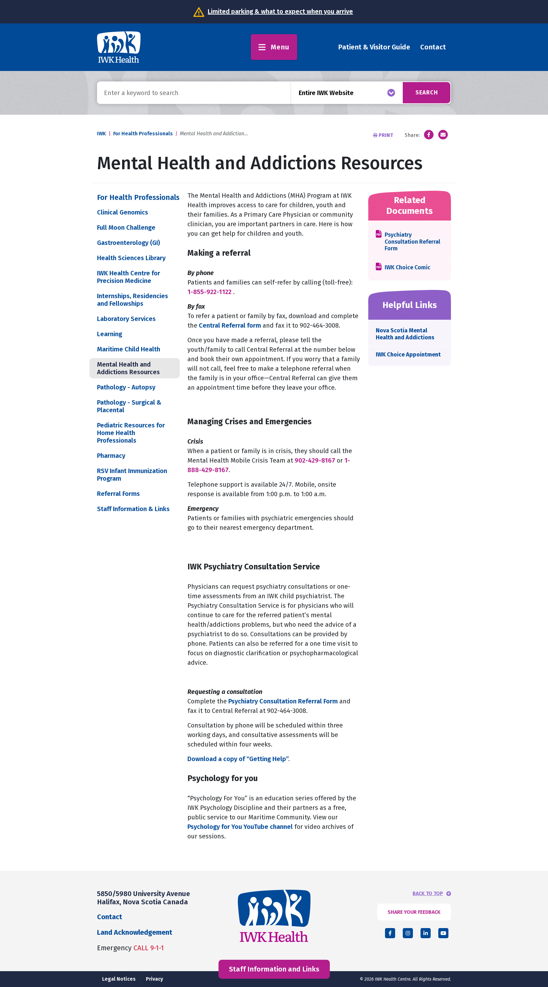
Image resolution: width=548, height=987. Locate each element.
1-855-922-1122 (209, 292)
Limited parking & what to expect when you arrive (280, 11)
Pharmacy (111, 455)
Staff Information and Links (274, 969)
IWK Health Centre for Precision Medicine (128, 277)
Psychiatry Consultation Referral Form (283, 701)
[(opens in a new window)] (429, 134)
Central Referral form (230, 325)
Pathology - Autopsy (126, 387)
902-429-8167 (315, 460)
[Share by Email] (443, 134)
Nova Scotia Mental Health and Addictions (405, 334)
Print (386, 135)
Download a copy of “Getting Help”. (238, 759)
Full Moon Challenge (126, 227)
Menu (280, 47)
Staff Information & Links (133, 509)
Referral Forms (118, 493)
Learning (109, 334)
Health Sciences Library (131, 258)
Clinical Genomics (122, 212)
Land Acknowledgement (134, 932)
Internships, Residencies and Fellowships (132, 299)
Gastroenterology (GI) (128, 243)
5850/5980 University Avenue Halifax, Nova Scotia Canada (143, 897)
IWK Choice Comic (407, 267)
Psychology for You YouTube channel (240, 826)
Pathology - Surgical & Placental (129, 406)
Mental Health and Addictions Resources (128, 368)
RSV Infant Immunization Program (132, 474)
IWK (101, 134)
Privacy (154, 979)
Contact (433, 47)
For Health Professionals (143, 134)
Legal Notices (119, 979)
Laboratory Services (126, 319)
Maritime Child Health (128, 349)
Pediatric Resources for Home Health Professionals (131, 432)
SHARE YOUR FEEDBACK (414, 912)
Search (426, 92)
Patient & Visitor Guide (374, 47)
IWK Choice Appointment (408, 354)
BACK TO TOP (428, 893)
